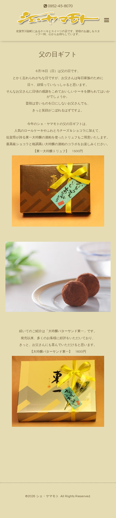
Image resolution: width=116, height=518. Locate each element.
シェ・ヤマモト (47, 496)
